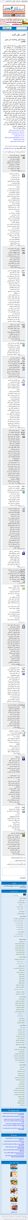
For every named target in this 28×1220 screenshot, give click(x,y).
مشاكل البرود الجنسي (20, 1001)
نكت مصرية (14, 1178)
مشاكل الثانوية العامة (20, 954)
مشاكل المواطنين (21, 913)
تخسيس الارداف (19, 961)
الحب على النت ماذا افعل (18, 139)
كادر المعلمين (22, 941)
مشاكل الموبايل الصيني (18, 936)
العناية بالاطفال (21, 966)
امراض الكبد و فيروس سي (19, 968)
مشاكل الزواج (22, 1051)
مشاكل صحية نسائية (20, 987)
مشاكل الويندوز (20, 929)
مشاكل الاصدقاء (20, 906)
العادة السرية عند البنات (20, 1077)
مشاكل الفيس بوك (19, 922)
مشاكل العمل (22, 911)
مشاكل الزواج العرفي (20, 1009)
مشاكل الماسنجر (19, 927)
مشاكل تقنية (23, 916)
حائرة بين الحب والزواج (19, 135)
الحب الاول (22, 1027)
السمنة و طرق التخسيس (19, 959)
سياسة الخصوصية (11, 1216)
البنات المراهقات (21, 1071)
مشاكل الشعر (22, 1098)
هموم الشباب (22, 1062)
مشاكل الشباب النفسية (20, 1053)
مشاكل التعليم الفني (20, 952)
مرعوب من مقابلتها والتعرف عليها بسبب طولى (14, 137)
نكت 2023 (14, 1170)
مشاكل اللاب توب (19, 925)
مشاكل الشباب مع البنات (19, 1057)
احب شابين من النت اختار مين (17, 133)
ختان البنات (22, 1081)
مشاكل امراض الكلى (20, 984)
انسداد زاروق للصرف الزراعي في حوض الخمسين (13, 1119)
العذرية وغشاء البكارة (20, 1079)
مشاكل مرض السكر (20, 991)
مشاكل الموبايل (21, 931)
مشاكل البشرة (21, 1086)
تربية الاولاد (21, 904)
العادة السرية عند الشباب (19, 1049)
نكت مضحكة (14, 1203)
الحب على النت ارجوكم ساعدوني (17, 141)
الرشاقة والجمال (21, 1075)
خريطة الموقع (24, 1216)
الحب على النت (21, 1031)
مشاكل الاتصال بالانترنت (18, 920)
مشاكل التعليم (22, 939)
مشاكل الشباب (22, 1047)
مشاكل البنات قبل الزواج (19, 1092)
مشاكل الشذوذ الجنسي (20, 1060)
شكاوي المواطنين (14, 1110)
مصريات (18, 1)
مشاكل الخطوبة (21, 1096)
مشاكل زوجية (22, 996)
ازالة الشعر (22, 1067)
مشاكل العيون (22, 980)
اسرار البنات (22, 1069)
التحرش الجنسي (21, 1073)
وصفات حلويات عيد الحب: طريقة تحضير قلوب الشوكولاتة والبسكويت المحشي (14, 1156)
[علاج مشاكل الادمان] (14, 25)
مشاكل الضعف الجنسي (20, 1011)
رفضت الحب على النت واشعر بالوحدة (16, 131)
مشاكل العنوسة (21, 1100)
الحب (15, 148)
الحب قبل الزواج (21, 1033)
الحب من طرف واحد (20, 1036)
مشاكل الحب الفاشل (20, 1040)
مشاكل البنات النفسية (20, 1088)
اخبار (14, 1)
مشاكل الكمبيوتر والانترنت (19, 918)
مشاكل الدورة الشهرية (18, 989)
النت (13, 148)
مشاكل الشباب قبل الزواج (19, 1055)
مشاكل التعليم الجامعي (20, 949)
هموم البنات (22, 1105)
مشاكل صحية (22, 956)
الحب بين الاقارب (21, 1029)
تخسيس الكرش (20, 963)
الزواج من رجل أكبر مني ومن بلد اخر (16, 130)
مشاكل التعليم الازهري (20, 945)
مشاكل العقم (22, 1018)
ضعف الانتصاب (20, 1015)
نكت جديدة (14, 1186)
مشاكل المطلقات (21, 1102)
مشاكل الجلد (22, 976)
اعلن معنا (6, 1216)
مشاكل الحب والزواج (20, 1042)
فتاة (10, 148)
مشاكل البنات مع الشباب (19, 1094)
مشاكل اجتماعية (21, 902)
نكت (14, 1195)
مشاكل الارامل (21, 1083)
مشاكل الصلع (22, 978)
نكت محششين (14, 1212)
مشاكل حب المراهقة (20, 1044)
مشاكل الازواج (22, 998)
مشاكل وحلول (24, 1)
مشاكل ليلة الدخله (21, 1022)
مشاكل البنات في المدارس (19, 1090)
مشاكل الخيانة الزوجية (20, 1005)
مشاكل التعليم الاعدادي (20, 947)
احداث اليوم (8, 1)
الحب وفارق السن (21, 1038)
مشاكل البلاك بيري (19, 933)
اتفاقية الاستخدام (18, 1216)
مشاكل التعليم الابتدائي (20, 943)
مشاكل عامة (23, 898)
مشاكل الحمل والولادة (20, 1003)
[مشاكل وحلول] (14, 16)
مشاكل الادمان (21, 974)
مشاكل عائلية (20, 908)
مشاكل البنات (22, 1064)
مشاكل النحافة (22, 982)
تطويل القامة (22, 970)
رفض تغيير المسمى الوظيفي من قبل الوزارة (15, 1123)
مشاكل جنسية (22, 1020)
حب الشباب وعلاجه (21, 972)
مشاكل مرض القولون (20, 993)
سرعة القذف (20, 1013)
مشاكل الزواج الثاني (20, 1007)
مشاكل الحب (6, 148)
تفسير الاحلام (22, 900)
